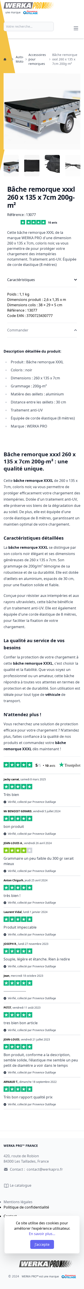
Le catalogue (20, 1185)
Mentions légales (18, 1201)
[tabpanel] (42, 111)
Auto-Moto (20, 59)
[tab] (11, 165)
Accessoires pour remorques (37, 59)
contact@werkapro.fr (45, 1169)
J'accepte (42, 1244)
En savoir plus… (42, 1233)
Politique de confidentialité (26, 1207)
